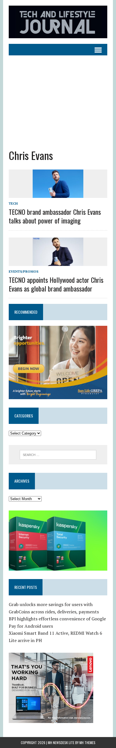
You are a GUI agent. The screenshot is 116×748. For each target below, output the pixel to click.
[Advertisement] (58, 97)
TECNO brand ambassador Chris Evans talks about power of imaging (55, 216)
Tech (13, 203)
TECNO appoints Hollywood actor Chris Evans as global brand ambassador (56, 284)
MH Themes (87, 742)
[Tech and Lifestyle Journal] (58, 22)
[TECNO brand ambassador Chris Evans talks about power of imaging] (58, 194)
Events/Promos (23, 271)
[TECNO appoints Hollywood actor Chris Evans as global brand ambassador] (58, 262)
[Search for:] (58, 454)
